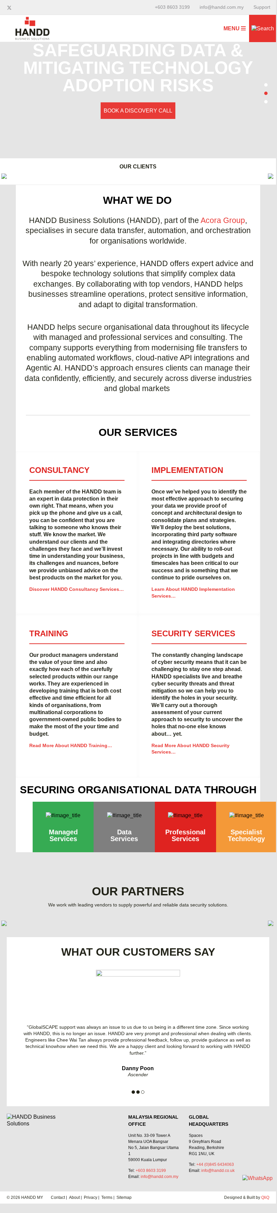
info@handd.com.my (222, 7)
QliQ (265, 1197)
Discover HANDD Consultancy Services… (76, 589)
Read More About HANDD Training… (70, 745)
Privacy (90, 1198)
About (74, 1198)
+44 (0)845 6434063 (215, 1164)
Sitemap (124, 1198)
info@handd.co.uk (218, 1170)
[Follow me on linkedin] (15, 7)
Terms (106, 1198)
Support (261, 7)
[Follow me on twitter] (10, 7)
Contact (58, 1198)
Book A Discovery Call (138, 111)
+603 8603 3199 (172, 7)
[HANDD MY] (32, 20)
